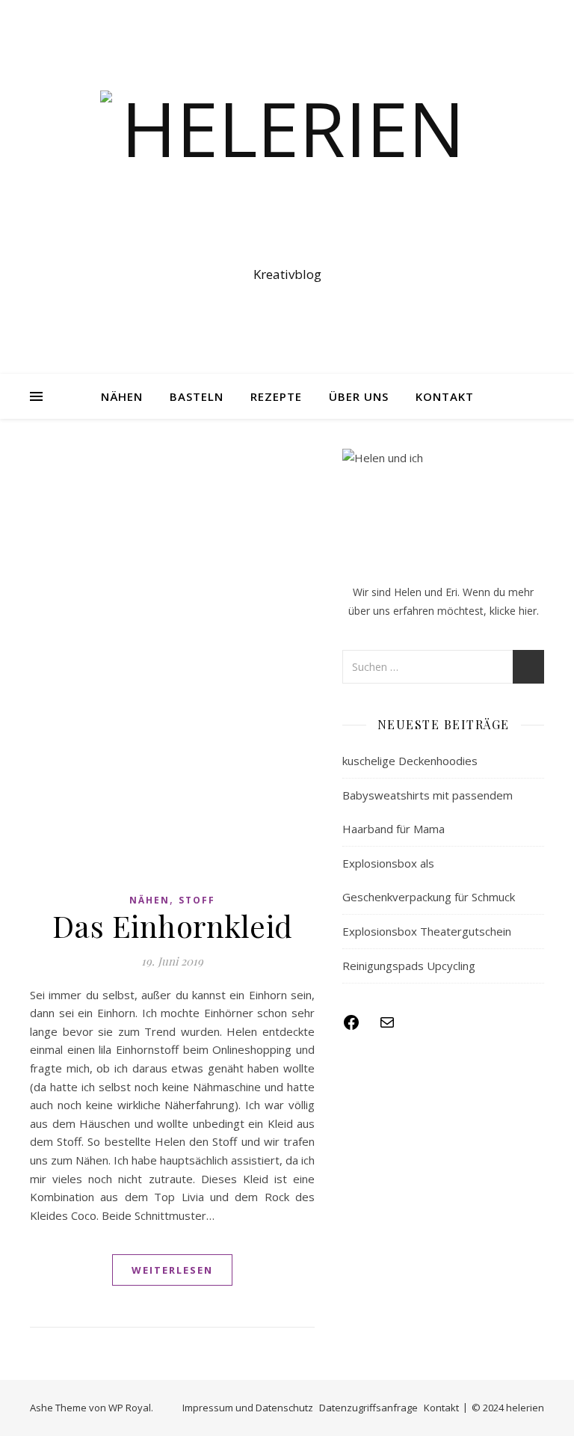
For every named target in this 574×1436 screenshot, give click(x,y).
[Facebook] (351, 1026)
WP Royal (129, 1407)
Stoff (197, 900)
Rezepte (276, 396)
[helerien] (287, 173)
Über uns (359, 396)
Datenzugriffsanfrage (368, 1407)
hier (528, 611)
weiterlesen (172, 1270)
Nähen (122, 396)
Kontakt (445, 396)
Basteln (196, 396)
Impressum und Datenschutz (247, 1407)
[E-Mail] (387, 1026)
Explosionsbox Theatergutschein (426, 931)
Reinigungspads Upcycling (408, 965)
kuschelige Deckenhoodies (410, 760)
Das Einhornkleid (172, 925)
